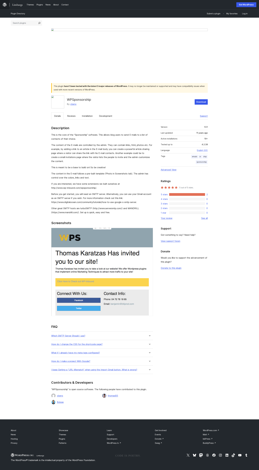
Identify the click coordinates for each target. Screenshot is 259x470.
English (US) (202, 150)
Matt (206, 434)
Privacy (14, 443)
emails (194, 157)
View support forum (170, 241)
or (200, 157)
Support (204, 116)
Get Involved (160, 430)
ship (205, 157)
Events (158, 434)
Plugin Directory (18, 13)
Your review (166, 218)
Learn (109, 430)
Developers (112, 439)
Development (105, 116)
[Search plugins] (39, 23)
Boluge (60, 402)
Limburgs (40, 456)
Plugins (62, 439)
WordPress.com (211, 430)
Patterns (62, 443)
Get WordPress (246, 5)
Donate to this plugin (171, 268)
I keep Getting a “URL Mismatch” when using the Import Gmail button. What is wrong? (94, 369)
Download (201, 102)
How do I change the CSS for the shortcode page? (77, 344)
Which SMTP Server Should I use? (68, 336)
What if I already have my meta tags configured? (75, 352)
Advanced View (168, 169)
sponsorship (202, 162)
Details (57, 116)
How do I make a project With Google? (70, 361)
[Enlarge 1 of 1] (149, 231)
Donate (159, 439)
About (13, 430)
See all (204, 218)
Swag (158, 443)
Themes (62, 434)
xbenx (73, 104)
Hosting (14, 439)
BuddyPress (209, 443)
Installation (87, 116)
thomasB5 (113, 395)
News (13, 434)
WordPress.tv (114, 443)
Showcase (63, 430)
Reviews (71, 116)
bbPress (208, 439)
